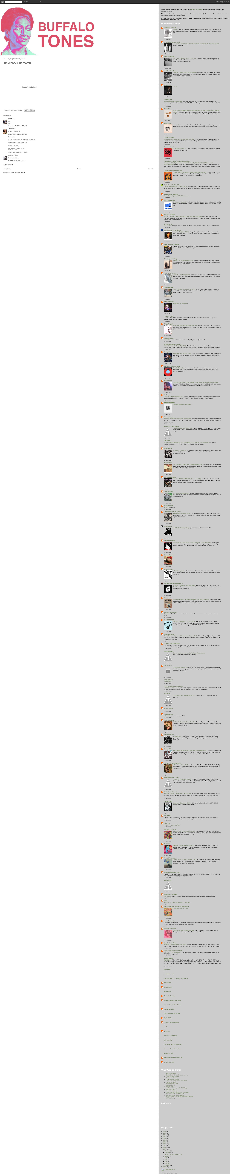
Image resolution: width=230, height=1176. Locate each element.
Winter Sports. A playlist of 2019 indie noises (177, 196)
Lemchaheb (167, 340)
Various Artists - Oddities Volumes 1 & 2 (184, 859)
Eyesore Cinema (169, 555)
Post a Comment (8, 164)
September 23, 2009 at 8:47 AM (17, 142)
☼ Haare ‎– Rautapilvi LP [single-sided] (184, 585)
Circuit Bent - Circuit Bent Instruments (177, 1075)
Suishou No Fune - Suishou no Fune (183, 930)
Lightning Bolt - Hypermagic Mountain (184, 831)
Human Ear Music (171, 1082)
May (166, 1159)
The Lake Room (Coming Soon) (175, 1095)
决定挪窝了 (167, 960)
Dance (10, 137)
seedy (165, 1027)
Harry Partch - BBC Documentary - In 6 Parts (177, 902)
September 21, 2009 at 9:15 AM (17, 134)
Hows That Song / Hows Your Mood (176, 1080)
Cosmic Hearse (168, 569)
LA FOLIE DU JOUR (170, 477)
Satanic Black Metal (170, 943)
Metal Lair (167, 843)
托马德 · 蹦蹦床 (168, 958)
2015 (165, 1140)
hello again (167, 716)
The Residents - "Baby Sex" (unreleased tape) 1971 (188, 464)
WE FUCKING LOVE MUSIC (172, 230)
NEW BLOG (167, 507)
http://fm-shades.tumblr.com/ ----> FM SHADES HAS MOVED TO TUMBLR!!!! (186, 442)
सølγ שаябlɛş (168, 1040)
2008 (165, 1166)
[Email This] (25, 110)
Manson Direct (170, 1085)
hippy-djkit (167, 969)
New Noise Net (168, 224)
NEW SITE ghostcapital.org (181, 528)
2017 (165, 1136)
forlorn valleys (168, 708)
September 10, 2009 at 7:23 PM (17, 126)
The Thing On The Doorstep (172, 1044)
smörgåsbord (177, 736)
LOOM (10, 119)
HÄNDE (175, 29)
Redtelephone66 (169, 1062)
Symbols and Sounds (170, 792)
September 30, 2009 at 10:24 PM (17, 152)
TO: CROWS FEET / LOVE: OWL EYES (176, 978)
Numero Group (170, 1089)
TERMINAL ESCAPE (170, 28)
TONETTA (167, 823)
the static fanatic (169, 147)
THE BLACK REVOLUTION (172, 763)
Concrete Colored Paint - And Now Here (184, 72)
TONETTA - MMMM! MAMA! (172, 825)
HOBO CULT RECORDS (171, 426)
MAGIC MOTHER (196, 9)
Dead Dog (11, 155)
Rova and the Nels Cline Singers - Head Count (177, 793)
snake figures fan (169, 921)
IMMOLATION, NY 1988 (180, 303)
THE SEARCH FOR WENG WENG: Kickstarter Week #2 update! (192, 542)
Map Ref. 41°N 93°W (170, 829)
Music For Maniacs (169, 56)
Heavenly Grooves (169, 996)
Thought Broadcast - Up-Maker (182, 404)
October (167, 1151)
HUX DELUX (167, 880)
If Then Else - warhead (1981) (182, 513)
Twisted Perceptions (170, 858)
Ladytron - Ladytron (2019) (181, 232)
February (168, 1163)
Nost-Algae (167, 991)
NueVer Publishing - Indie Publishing (176, 1088)
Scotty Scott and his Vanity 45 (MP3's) (175, 346)
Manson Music (168, 651)
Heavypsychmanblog (170, 259)
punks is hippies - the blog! (172, 1000)
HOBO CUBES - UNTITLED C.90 (183, 428)
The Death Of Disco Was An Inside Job (184, 58)
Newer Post (6, 169)
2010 (165, 1147)
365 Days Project (171, 1073)
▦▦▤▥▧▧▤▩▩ (169, 402)
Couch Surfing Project (172, 1076)
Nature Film (167, 109)
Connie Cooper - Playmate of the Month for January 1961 (180, 636)
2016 (165, 1138)
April (166, 1161)
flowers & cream (169, 417)
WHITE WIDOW (168, 505)
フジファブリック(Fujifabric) (172, 952)
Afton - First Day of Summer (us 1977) (184, 289)
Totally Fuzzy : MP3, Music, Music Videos (177, 161)
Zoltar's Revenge (169, 720)
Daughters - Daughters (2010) (182, 803)
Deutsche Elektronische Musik (182, 779)
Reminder (167, 614)
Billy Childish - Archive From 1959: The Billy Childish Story (190, 750)
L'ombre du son (169, 974)
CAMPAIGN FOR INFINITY (172, 643)
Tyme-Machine (168, 287)
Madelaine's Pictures (170, 894)
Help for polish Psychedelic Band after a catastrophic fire (189, 172)
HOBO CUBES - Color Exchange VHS (184, 695)
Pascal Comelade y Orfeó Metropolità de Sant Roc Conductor (191, 599)
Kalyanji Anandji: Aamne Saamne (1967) (175, 186)
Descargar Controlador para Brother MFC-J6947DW (179, 139)
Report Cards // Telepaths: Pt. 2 (173, 101)
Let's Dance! (167, 896)
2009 (165, 1149)
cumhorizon (167, 681)
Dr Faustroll (167, 598)
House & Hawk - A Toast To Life (182, 353)
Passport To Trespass (172, 1091)
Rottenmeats (168, 380)
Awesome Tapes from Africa (172, 1049)
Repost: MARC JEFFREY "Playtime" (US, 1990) (187, 479)
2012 (165, 1143)
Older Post (151, 169)
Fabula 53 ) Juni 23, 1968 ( (181, 908)
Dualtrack (167, 395)
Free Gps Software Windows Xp (173, 396)
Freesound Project (171, 1078)
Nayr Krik (167, 1031)
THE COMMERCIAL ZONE (172, 1013)
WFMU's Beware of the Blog (172, 344)
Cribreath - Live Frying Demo (181, 274)
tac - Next (176, 125)
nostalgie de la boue (170, 71)
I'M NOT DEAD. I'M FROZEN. (173, 1154)
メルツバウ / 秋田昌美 (170, 1035)
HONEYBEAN (168, 987)
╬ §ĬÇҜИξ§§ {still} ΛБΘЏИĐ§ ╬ (173, 583)
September (168, 1152)
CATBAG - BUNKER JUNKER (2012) (184, 621)
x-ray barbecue (168, 714)
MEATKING (167, 815)
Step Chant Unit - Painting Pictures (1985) (185, 325)
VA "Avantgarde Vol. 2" (179, 148)
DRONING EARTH (169, 1009)
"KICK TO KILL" (169, 302)
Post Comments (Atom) (18, 172)
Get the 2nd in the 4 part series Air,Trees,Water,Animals (189, 653)
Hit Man (175, 86)
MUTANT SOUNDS (169, 214)
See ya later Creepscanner (181, 493)
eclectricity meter (169, 634)
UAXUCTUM (167, 1018)
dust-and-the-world (170, 928)
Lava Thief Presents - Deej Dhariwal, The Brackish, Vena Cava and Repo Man (196, 382)
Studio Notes (168, 448)
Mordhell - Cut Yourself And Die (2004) (175, 944)
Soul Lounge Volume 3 (179, 202)
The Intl (10, 128)
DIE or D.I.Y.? (168, 462)
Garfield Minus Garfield (172, 1079)
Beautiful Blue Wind (178, 368)
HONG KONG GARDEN (171, 194)
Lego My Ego (168, 801)
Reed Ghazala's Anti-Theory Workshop (177, 1092)
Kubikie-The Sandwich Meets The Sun (184, 722)
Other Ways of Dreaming (171, 244)
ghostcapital (168, 526)
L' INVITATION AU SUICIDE (172, 512)
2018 (165, 1135)
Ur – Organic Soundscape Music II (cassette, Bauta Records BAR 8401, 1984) (196, 43)
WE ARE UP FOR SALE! (171, 777)
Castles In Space (169, 137)
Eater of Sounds (169, 734)
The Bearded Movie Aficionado (173, 686)
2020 (165, 1131)
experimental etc (169, 338)
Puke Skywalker (169, 316)
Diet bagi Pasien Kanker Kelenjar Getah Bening (177, 418)
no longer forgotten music (172, 42)
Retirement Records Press (172, 872)
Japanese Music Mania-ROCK (173, 950)
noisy (165, 900)
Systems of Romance (170, 612)
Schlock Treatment (169, 540)
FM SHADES (167, 440)
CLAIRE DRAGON (169, 620)
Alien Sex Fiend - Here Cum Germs (183, 845)
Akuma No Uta (168, 1053)
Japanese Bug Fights (172, 1083)
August (167, 1156)
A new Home (167, 225)
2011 (165, 1145)
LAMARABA (167, 85)
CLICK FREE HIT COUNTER (169, 1173)
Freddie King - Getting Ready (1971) (183, 260)
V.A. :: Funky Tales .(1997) (181, 765)
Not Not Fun (169, 1086)
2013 (165, 1142)
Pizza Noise (167, 982)
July (166, 1158)
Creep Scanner (168, 491)
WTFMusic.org (170, 1098)
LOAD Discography (179, 571)
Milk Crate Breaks (169, 200)
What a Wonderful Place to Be (173, 1057)
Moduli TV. (167, 693)
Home (79, 169)
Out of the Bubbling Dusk (172, 366)
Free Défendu (168, 665)
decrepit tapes (168, 352)
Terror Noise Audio (170, 273)
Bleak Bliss (167, 123)
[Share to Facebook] (31, 110)
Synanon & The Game (179, 450)
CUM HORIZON (168, 680)
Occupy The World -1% (180, 667)
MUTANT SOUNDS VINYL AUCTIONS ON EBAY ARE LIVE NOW (183, 216)
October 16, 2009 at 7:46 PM (16, 160)
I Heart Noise (168, 99)
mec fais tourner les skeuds (172, 1005)
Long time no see (169, 687)
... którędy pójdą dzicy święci (173, 170)
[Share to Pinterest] (34, 110)
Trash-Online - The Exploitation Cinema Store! (179, 1096)
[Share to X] (29, 110)
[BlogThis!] (27, 110)
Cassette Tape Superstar (171, 1022)
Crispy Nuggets (169, 324)
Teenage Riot (168, 749)
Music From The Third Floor (172, 185)
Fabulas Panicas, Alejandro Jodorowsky (176, 906)
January (167, 1165)
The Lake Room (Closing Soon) (175, 1093)
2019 (165, 1133)
